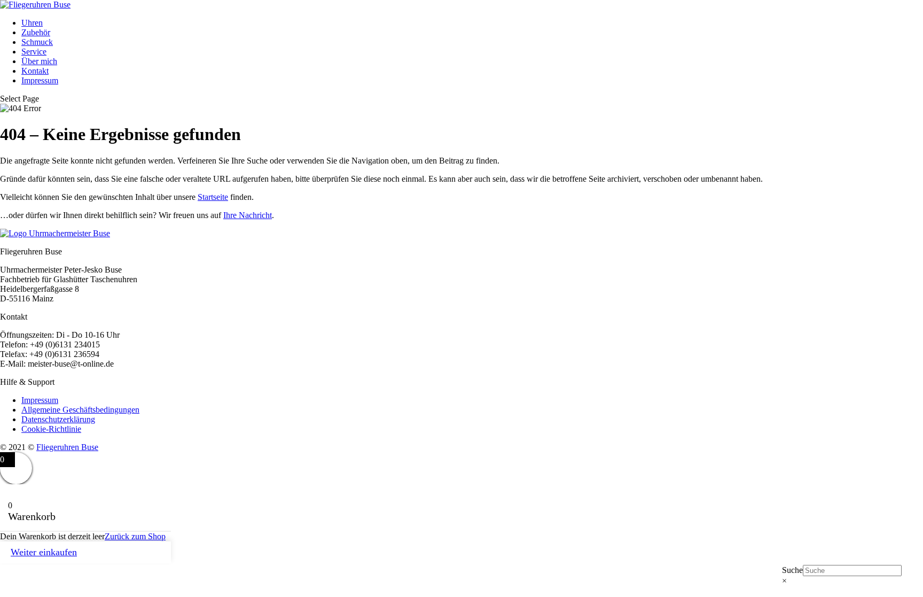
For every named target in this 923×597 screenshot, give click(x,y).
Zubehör (35, 32)
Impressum (39, 80)
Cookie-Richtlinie (51, 428)
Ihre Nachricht (247, 215)
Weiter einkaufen (44, 552)
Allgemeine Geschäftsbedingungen (80, 409)
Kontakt (35, 70)
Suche (792, 570)
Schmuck (37, 41)
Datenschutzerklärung (58, 419)
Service (33, 51)
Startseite (213, 196)
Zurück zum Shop (135, 536)
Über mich (39, 61)
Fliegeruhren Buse (67, 447)
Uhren (32, 22)
